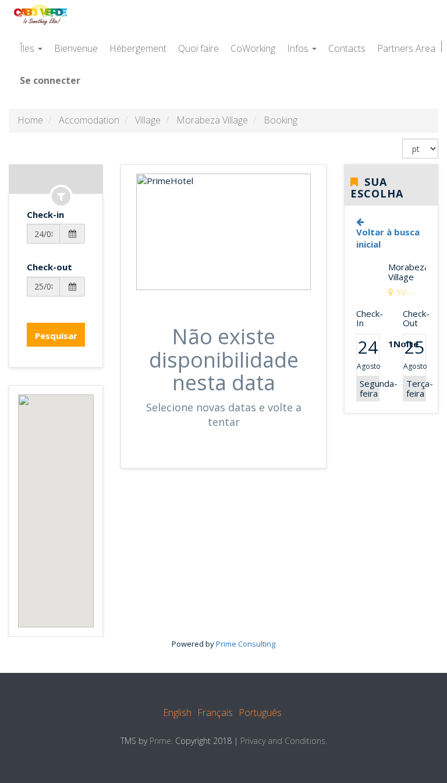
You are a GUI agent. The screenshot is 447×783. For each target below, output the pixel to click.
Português (260, 712)
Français (215, 712)
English (177, 712)
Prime (160, 740)
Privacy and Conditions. (283, 740)
